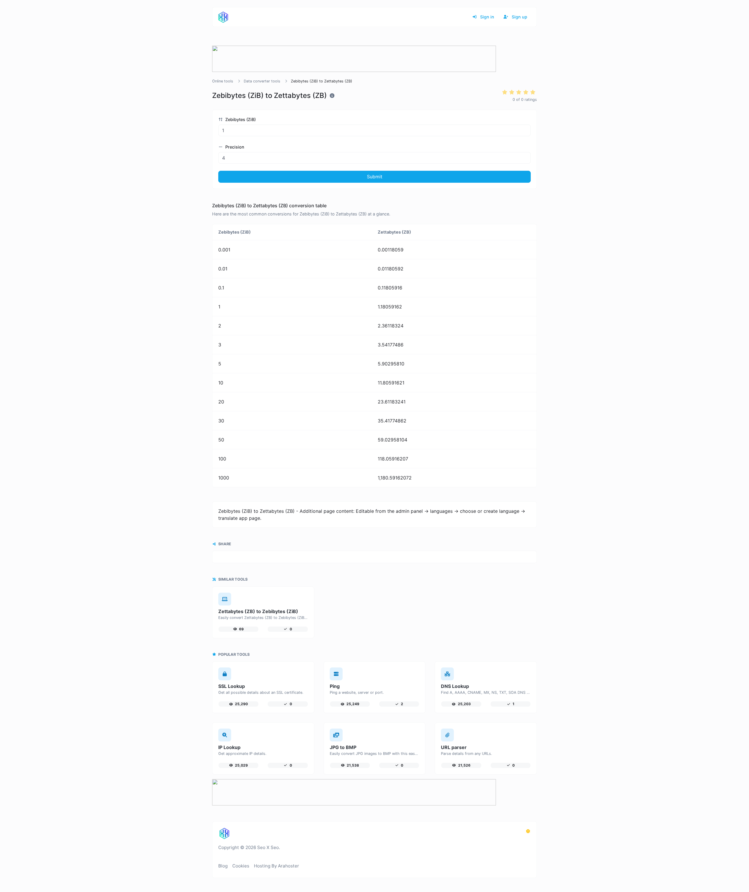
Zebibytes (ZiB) (240, 119)
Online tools (222, 81)
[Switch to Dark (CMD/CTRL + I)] (528, 831)
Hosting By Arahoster (276, 866)
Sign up (519, 16)
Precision (234, 146)
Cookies (240, 866)
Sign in (486, 16)
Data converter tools (262, 81)
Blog (223, 866)
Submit (374, 177)
